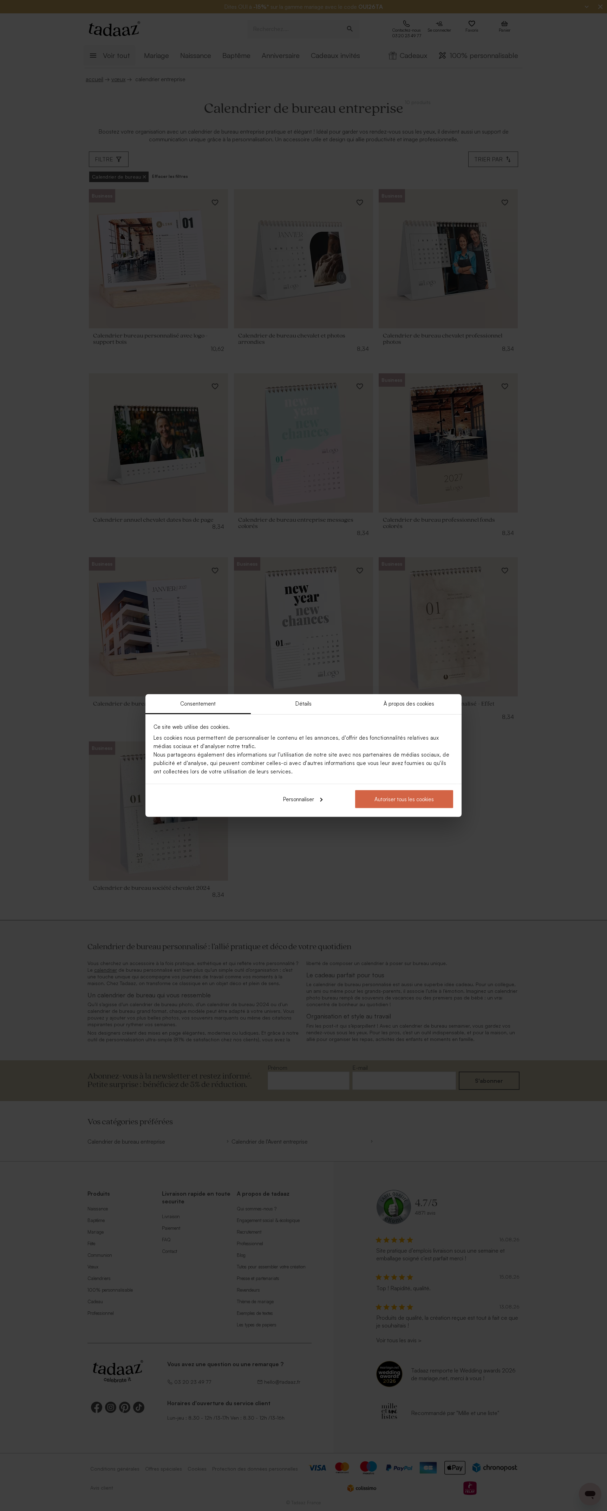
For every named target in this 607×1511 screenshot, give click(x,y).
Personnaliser (298, 799)
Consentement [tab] (198, 703)
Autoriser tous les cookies (404, 799)
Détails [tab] (303, 703)
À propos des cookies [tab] (409, 703)
